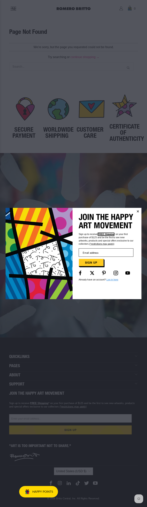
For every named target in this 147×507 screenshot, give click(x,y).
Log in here (112, 279)
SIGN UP (91, 262)
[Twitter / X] (92, 273)
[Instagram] (116, 273)
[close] (138, 211)
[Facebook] (80, 273)
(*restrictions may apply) (101, 244)
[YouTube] (127, 273)
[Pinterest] (104, 273)
